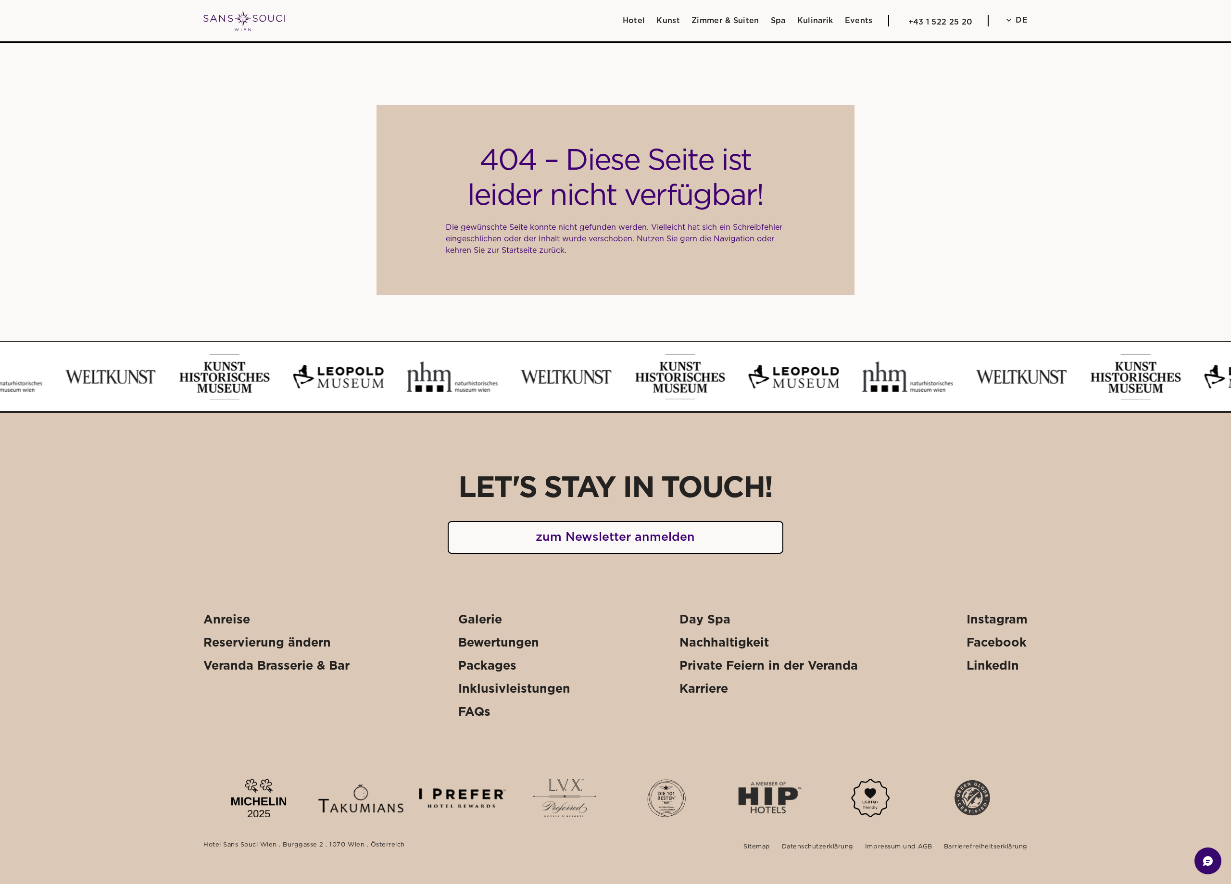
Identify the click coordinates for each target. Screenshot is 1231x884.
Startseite (519, 250)
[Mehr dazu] (870, 798)
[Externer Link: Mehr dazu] (258, 798)
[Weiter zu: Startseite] (244, 21)
